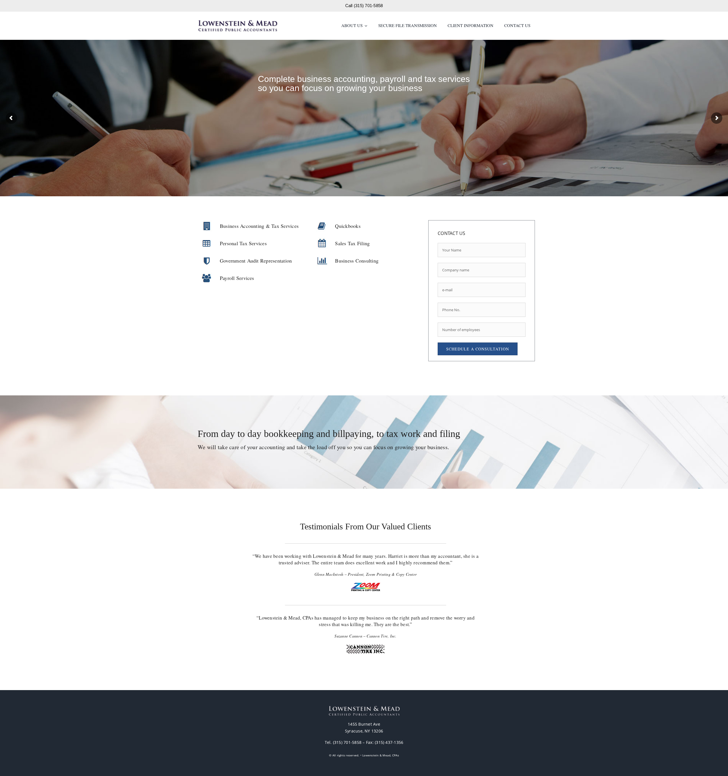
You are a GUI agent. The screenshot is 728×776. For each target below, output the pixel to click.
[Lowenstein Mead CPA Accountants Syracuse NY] (238, 22)
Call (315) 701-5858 (364, 5)
